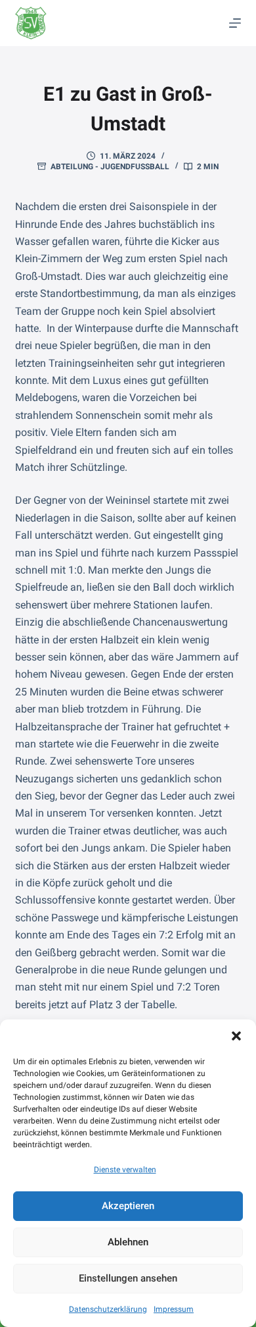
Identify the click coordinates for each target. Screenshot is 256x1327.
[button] (236, 1036)
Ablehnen (128, 1242)
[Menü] (235, 23)
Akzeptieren (128, 1206)
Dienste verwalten (125, 1169)
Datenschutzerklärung (108, 1309)
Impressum (174, 1309)
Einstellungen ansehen (128, 1278)
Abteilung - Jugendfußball (110, 166)
